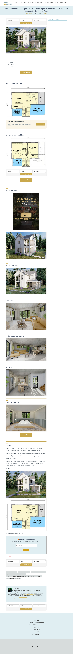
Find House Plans (26, 23)
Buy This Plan (26, 72)
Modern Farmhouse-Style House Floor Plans (16, 574)
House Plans (42, 2)
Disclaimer (36, 627)
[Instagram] (34, 647)
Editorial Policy (36, 634)
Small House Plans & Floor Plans (13, 578)
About (36, 618)
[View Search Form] (69, 3)
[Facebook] (35, 647)
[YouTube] (39, 647)
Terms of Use (36, 629)
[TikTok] (40, 647)
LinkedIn (15, 598)
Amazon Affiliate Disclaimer (36, 622)
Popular (61, 2)
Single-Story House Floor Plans (34, 576)
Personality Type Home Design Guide (29, 594)
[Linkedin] (32, 647)
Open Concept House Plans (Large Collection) (16, 576)
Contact (36, 620)
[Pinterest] (37, 647)
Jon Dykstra (29, 13)
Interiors (47, 2)
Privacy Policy (36, 632)
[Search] (65, 19)
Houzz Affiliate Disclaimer (36, 625)
